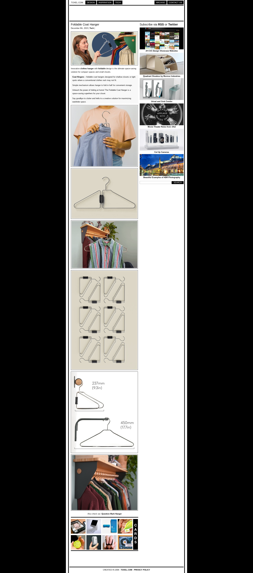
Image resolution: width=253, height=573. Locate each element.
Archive (160, 2)
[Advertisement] (126, 13)
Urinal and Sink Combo (161, 101)
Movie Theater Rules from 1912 (162, 127)
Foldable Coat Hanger (85, 24)
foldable (102, 68)
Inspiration (105, 2)
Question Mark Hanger (111, 514)
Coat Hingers (78, 77)
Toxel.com (77, 2)
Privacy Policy (142, 570)
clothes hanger (87, 68)
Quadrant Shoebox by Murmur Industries (161, 76)
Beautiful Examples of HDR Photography (161, 177)
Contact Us (175, 2)
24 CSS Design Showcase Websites (162, 51)
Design (91, 2)
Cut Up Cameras (161, 152)
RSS (161, 24)
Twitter (173, 24)
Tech (118, 2)
